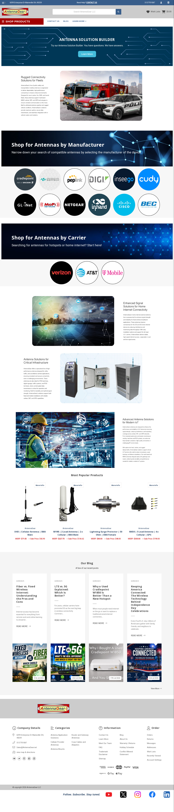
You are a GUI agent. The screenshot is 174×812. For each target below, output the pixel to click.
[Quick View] (42, 485)
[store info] (168, 2)
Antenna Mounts (58, 749)
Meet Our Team (105, 743)
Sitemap (102, 758)
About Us (124, 739)
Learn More (78, 21)
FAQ (100, 747)
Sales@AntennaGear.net (27, 747)
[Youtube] (14, 758)
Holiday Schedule (127, 747)
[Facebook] (29, 758)
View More (155, 689)
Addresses (151, 747)
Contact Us (53, 21)
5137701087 (150, 3)
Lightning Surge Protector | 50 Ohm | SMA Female (106, 533)
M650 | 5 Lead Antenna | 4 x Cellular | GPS (144, 533)
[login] (161, 2)
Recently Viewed (154, 756)
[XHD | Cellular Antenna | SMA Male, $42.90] (30, 504)
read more (23, 626)
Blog (66, 21)
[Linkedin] (34, 758)
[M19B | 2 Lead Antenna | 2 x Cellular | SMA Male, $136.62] (68, 504)
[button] (25, 179)
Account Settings (154, 760)
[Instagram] (24, 758)
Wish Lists (155, 11)
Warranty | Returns (127, 743)
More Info (41, 485)
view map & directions (26, 752)
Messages (151, 743)
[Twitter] (19, 758)
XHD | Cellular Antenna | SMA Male (30, 533)
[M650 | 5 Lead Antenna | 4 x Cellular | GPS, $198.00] (144, 504)
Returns (150, 739)
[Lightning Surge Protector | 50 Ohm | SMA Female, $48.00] (106, 504)
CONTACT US (91, 3)
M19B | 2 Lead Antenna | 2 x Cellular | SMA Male (68, 533)
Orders (150, 735)
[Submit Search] (118, 12)
